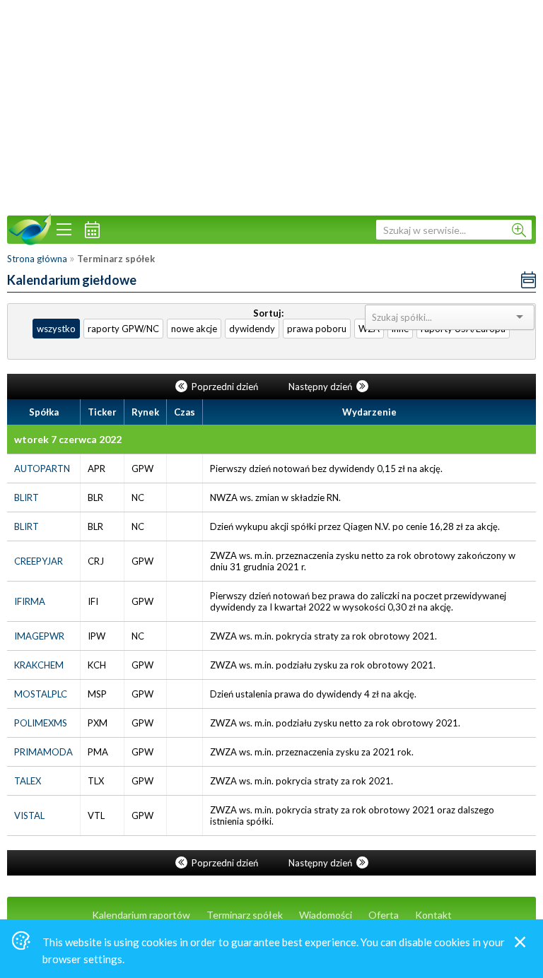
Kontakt (433, 915)
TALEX (27, 780)
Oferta (383, 915)
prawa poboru (316, 328)
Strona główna (37, 258)
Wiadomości (325, 915)
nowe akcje (194, 328)
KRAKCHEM (39, 665)
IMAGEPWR (39, 636)
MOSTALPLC (40, 694)
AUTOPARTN (42, 468)
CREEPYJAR (38, 561)
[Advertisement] (271, 106)
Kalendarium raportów (141, 915)
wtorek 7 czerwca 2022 (68, 439)
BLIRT (26, 497)
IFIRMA (29, 601)
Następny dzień (321, 386)
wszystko (56, 328)
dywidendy (252, 328)
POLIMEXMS (40, 723)
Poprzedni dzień (224, 386)
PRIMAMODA (43, 752)
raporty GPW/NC (123, 328)
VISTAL (29, 815)
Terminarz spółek (244, 915)
